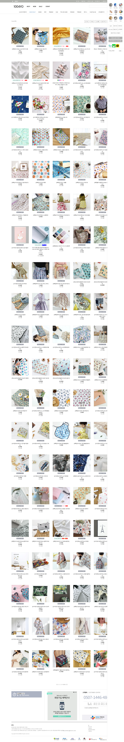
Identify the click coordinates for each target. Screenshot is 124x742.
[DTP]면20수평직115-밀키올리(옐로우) (20, 444)
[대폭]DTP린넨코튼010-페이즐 (102, 215)
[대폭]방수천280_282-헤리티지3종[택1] (20, 49)
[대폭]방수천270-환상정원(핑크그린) (102, 347)
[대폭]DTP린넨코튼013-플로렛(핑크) (20, 182)
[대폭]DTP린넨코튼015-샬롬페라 (40, 215)
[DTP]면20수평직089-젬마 (41, 574)
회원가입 (83, 1)
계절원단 (51, 12)
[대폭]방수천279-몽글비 (20, 314)
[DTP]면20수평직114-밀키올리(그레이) (40, 444)
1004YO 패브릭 (23, 12)
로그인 (77, 1)
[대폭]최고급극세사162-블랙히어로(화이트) (82, 607)
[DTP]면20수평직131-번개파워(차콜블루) (40, 348)
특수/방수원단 (63, 12)
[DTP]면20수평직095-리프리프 (40, 476)
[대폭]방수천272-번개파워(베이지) (102, 380)
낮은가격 (103, 21)
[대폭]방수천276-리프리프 (82, 182)
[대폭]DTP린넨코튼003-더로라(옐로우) (82, 216)
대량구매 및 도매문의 (115, 33)
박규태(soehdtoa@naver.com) (68, 730)
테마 (45, 12)
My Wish (111, 29)
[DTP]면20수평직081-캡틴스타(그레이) (102, 574)
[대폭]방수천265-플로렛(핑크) (82, 411)
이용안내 (90, 731)
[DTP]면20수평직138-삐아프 (20, 283)
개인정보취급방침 (91, 729)
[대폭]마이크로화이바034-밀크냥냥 (82, 672)
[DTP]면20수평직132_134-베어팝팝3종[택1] (40, 411)
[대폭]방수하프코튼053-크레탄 (102, 248)
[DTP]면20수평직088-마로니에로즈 (40, 639)
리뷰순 (92, 21)
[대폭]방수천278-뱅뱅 (41, 182)
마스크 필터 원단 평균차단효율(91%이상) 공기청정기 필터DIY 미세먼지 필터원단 (40, 249)
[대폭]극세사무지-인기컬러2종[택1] (61, 541)
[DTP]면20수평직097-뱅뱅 (20, 476)
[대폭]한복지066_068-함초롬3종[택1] (82, 315)
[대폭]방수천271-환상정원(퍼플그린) (81, 347)
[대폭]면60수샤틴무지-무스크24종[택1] (61, 246)
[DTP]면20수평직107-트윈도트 (102, 443)
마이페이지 (97, 1)
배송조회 (115, 29)
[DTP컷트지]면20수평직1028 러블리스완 (20, 248)
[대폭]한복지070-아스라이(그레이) (41, 283)
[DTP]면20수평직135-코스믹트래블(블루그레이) (102, 315)
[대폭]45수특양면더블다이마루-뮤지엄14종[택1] (61, 49)
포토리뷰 (115, 26)
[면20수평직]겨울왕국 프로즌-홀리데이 (61, 379)
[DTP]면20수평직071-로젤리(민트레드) (61, 574)
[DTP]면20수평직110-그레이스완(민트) (20, 150)
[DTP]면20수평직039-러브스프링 (102, 509)
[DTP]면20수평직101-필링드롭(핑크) (20, 509)
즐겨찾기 (16, 1)
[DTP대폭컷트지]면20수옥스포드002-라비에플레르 (102, 84)
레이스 (85, 12)
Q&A (111, 26)
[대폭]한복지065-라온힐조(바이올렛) (40, 314)
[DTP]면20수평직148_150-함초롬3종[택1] (81, 84)
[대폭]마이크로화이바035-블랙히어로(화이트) (40, 542)
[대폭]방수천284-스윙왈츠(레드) (40, 150)
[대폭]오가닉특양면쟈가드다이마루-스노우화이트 (20, 84)
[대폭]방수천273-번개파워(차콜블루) (81, 380)
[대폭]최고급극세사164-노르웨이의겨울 (81, 477)
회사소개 (90, 726)
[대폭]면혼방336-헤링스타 (61, 117)
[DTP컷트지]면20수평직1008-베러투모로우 (20, 640)
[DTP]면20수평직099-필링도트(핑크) (40, 509)
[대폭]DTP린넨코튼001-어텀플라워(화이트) (20, 216)
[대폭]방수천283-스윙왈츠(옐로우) (61, 150)
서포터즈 (120, 26)
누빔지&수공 (93, 12)
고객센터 (111, 1)
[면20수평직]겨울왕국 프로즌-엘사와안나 (40, 379)
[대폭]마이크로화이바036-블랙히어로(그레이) (20, 542)
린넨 (57, 12)
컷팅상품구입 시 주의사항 (115, 41)
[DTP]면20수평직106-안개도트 (102, 411)
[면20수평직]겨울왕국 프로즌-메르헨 (20, 378)
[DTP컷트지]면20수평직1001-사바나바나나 (102, 672)
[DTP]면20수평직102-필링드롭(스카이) (102, 477)
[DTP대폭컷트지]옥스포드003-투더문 (20, 117)
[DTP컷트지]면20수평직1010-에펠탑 (102, 541)
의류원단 (72, 12)
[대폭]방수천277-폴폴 (61, 182)
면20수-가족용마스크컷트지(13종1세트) (102, 49)
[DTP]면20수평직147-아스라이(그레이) (102, 118)
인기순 (86, 21)
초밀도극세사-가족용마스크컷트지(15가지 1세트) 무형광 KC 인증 (61, 83)
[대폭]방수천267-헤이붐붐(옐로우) (82, 443)
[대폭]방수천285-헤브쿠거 (41, 49)
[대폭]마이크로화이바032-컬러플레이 (40, 672)
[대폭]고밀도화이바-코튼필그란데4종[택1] (61, 509)
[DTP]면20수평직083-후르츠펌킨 (61, 639)
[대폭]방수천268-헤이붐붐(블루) (61, 443)
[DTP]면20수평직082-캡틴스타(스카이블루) (20, 607)
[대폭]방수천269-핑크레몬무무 (20, 411)
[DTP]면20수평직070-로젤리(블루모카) (81, 574)
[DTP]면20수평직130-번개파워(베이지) (61, 348)
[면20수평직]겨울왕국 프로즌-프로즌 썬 (102, 282)
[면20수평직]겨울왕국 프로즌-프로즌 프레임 (81, 282)
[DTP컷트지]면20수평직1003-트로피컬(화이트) (61, 607)
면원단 (40, 12)
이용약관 (90, 728)
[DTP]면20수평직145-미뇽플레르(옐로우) (81, 150)
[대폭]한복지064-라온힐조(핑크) (61, 314)
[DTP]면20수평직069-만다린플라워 (20, 672)
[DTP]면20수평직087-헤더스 (81, 639)
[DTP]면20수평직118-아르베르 (61, 476)
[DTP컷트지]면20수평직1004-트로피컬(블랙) (40, 607)
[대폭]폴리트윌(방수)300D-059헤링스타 (102, 183)
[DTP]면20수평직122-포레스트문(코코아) (81, 248)
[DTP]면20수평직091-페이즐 (81, 541)
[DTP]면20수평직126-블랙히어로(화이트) (20, 348)
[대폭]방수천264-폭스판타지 (81, 509)
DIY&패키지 (101, 12)
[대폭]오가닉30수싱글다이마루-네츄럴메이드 (40, 84)
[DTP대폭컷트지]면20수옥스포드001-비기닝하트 (40, 118)
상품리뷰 (104, 1)
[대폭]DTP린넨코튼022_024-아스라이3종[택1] (82, 49)
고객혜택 (120, 29)
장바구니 (90, 1)
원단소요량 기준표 (115, 38)
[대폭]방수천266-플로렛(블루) (61, 411)
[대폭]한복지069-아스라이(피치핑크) (61, 283)
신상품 (97, 21)
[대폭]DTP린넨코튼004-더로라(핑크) (61, 215)
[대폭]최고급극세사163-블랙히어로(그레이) (102, 607)
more (120, 50)
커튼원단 (79, 12)
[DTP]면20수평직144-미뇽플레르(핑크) (102, 150)
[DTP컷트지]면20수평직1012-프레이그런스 (102, 640)
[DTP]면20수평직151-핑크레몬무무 (82, 117)
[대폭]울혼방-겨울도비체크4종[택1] (61, 670)
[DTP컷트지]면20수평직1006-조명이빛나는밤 (20, 574)
